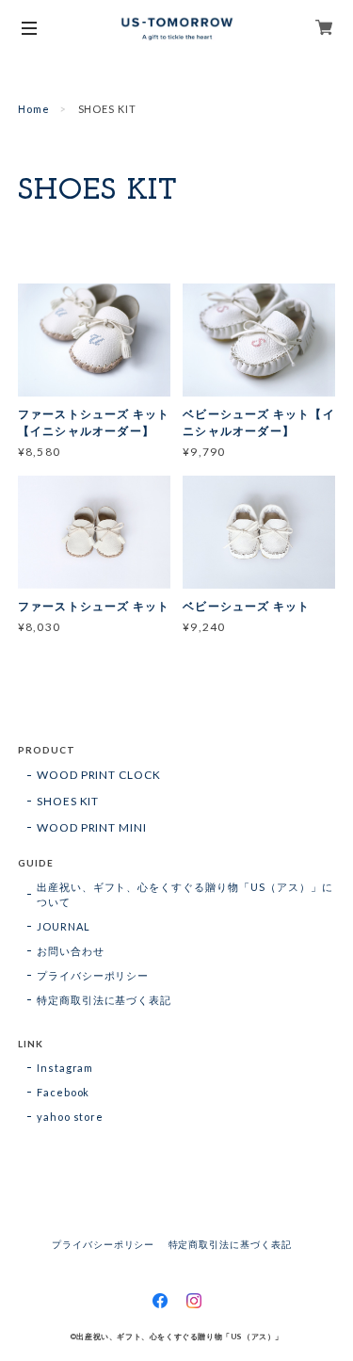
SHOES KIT (68, 801)
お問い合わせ (70, 951)
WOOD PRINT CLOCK (99, 775)
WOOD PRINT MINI (92, 827)
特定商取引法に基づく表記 (104, 1000)
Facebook (63, 1092)
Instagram (65, 1067)
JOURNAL (63, 926)
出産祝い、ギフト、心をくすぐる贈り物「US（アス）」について (185, 894)
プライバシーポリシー (93, 975)
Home (34, 109)
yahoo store (70, 1116)
